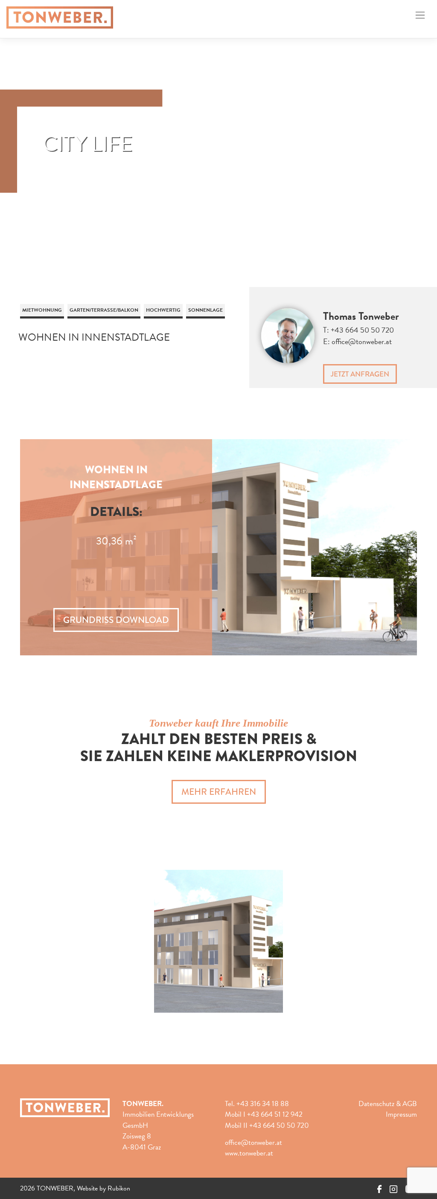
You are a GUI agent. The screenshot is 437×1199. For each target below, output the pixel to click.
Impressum (401, 1114)
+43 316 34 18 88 (262, 1103)
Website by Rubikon (103, 1188)
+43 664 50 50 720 (362, 330)
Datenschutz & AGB (387, 1103)
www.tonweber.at (249, 1153)
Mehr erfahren (218, 791)
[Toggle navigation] (420, 15)
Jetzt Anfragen (360, 374)
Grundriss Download (116, 620)
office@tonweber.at (362, 341)
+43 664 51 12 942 (275, 1114)
